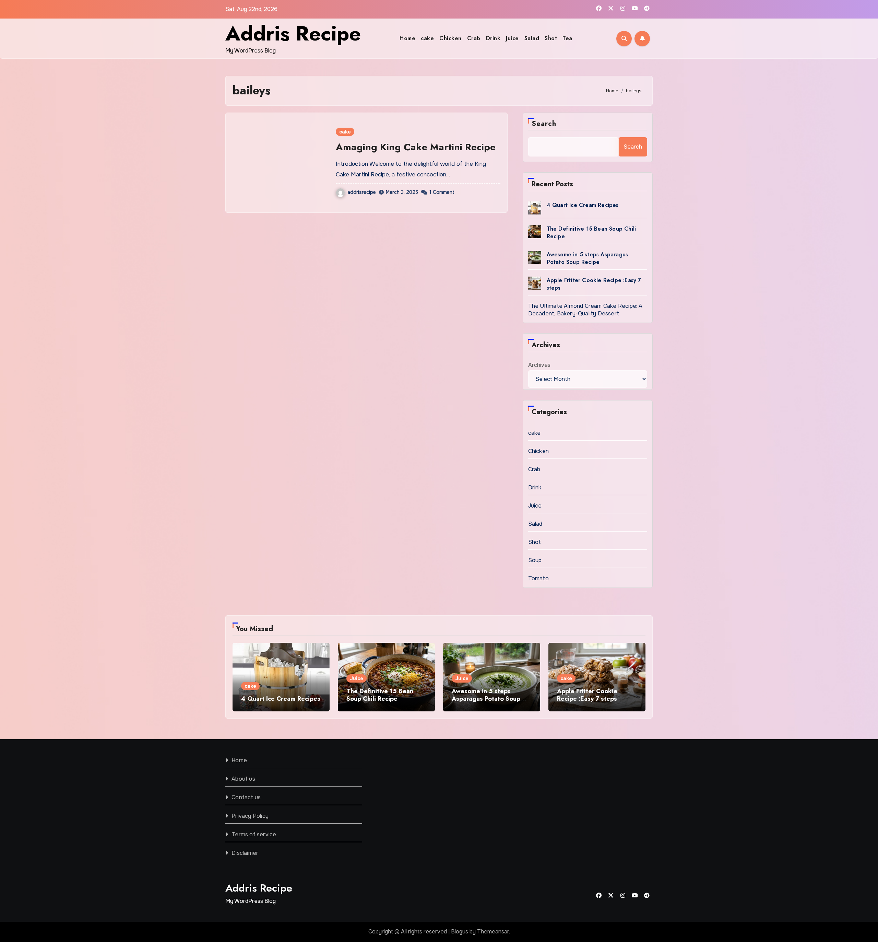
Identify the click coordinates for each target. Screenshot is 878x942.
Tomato (538, 578)
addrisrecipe (361, 192)
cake (427, 38)
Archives (539, 365)
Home (407, 38)
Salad (531, 38)
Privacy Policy (250, 815)
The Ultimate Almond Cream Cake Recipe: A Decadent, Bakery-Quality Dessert (585, 309)
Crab (473, 38)
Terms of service (254, 834)
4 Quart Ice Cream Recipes (583, 205)
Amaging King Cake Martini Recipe (416, 147)
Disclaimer (245, 853)
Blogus (459, 931)
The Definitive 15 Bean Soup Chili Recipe (591, 232)
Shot (551, 38)
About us (243, 778)
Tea (567, 38)
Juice (512, 38)
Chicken (450, 38)
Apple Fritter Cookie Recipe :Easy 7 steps (594, 284)
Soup (535, 560)
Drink (493, 38)
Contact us (246, 797)
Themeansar (493, 931)
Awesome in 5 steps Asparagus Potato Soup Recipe (587, 258)
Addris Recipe (293, 33)
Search (544, 124)
